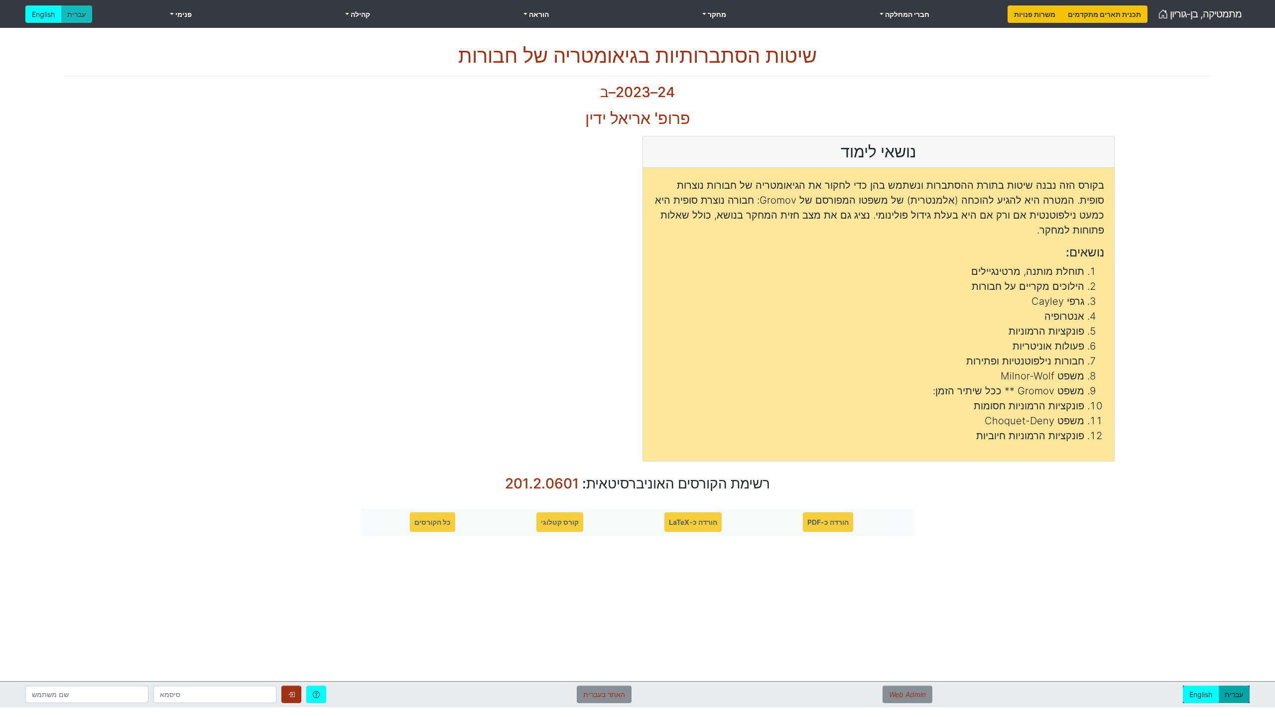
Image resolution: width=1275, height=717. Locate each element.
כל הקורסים (432, 522)
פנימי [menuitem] (183, 14)
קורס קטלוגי (560, 522)
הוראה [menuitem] (538, 14)
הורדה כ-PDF (828, 522)
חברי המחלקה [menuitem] (906, 14)
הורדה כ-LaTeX (693, 522)
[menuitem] (1035, 14)
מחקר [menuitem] (716, 14)
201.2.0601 (542, 483)
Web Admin (907, 694)
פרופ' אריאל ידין (637, 118)
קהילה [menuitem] (359, 14)
